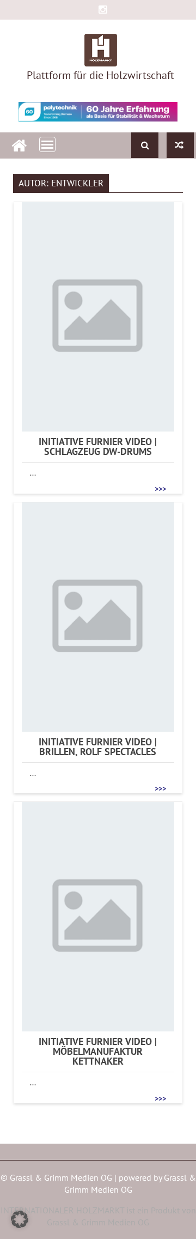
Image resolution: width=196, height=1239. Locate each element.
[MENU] (47, 144)
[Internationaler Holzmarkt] (19, 144)
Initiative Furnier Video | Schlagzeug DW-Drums (98, 447)
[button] (19, 1219)
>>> (160, 488)
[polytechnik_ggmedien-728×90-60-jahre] (98, 111)
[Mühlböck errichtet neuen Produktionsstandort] (180, 145)
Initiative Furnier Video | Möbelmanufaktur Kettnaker (98, 1051)
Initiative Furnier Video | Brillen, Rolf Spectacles (98, 747)
